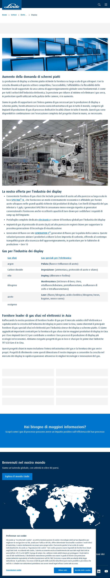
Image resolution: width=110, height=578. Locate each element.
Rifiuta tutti (62, 570)
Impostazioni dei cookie (95, 556)
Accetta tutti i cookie (83, 570)
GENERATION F (43, 233)
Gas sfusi (12, 258)
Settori (14, 15)
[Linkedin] (98, 572)
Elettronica (24, 15)
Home (4, 15)
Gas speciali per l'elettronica (56, 258)
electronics (44, 220)
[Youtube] (106, 572)
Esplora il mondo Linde (17, 476)
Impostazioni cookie (13, 570)
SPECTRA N (17, 199)
